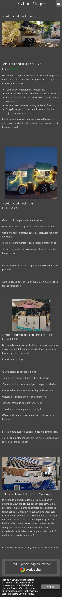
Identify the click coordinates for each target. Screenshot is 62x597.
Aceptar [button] (50, 587)
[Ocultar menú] (59, 3)
